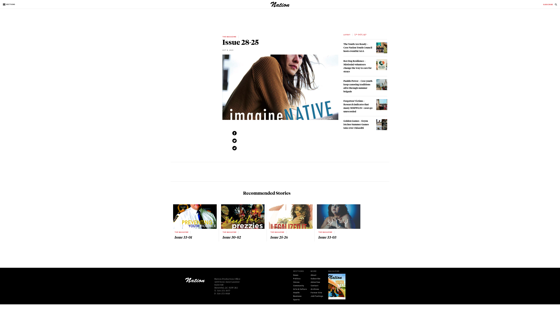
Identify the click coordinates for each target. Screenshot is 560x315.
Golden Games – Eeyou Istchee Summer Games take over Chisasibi (356, 124)
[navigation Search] (556, 5)
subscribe (548, 5)
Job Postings (317, 296)
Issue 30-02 (232, 237)
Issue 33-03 (327, 237)
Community (298, 286)
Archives (315, 289)
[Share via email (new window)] (234, 148)
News (295, 275)
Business (297, 296)
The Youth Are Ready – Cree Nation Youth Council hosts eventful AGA (357, 47)
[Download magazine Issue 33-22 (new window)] (336, 286)
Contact (314, 286)
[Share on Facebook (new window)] (234, 133)
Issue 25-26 (279, 237)
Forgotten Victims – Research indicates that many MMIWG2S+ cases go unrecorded (357, 106)
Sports (296, 300)
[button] (9, 5)
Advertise (315, 282)
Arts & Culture (300, 289)
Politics (296, 279)
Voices (296, 282)
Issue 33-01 (183, 237)
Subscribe (315, 279)
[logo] (280, 6)
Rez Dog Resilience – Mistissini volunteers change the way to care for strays (357, 66)
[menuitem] (548, 5)
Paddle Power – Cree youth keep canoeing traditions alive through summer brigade (357, 86)
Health (296, 293)
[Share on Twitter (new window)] (234, 140)
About (313, 275)
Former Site (316, 293)
